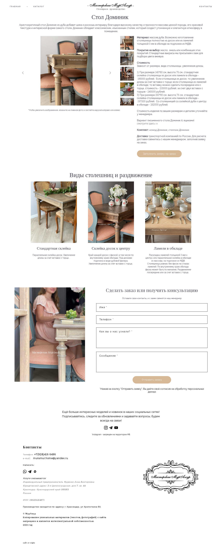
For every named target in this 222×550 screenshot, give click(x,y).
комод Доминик (158, 129)
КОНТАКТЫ (205, 6)
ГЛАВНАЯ (15, 6)
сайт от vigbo (29, 543)
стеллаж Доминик (178, 129)
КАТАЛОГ (39, 6)
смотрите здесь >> (147, 123)
